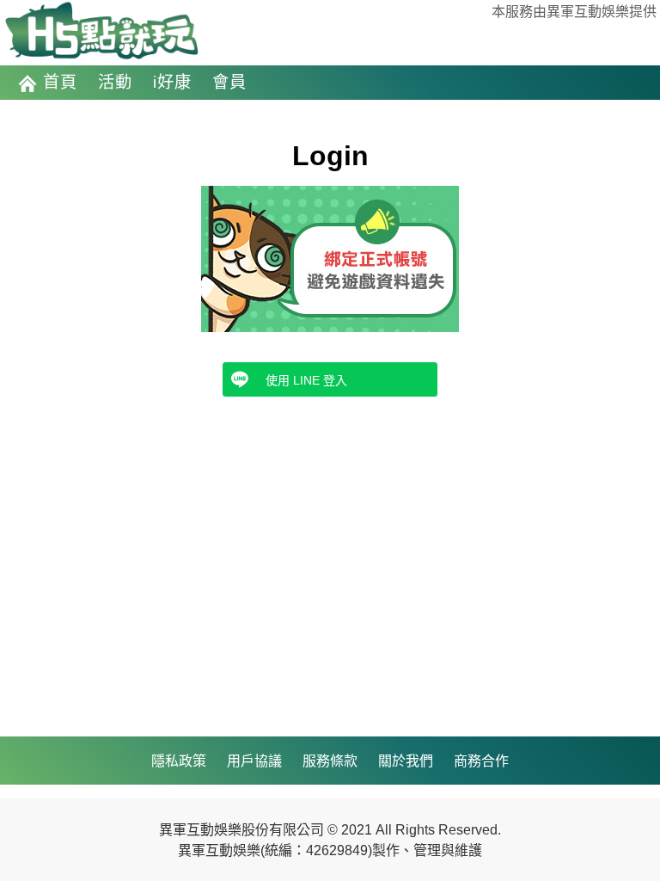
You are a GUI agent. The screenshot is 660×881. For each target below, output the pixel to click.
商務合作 (481, 760)
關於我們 (405, 760)
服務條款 (330, 760)
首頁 (60, 82)
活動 (115, 82)
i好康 (172, 82)
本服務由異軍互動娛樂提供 (574, 11)
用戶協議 (254, 760)
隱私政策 (178, 760)
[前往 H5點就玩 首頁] (101, 32)
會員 (229, 82)
